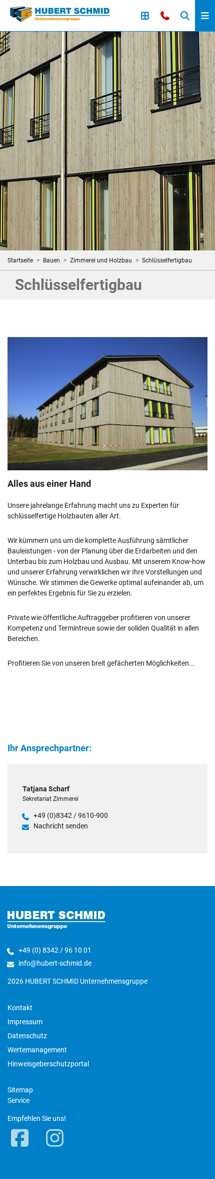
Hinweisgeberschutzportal (48, 1064)
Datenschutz (27, 1036)
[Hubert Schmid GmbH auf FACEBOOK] (20, 1139)
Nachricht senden (61, 826)
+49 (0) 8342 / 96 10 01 (55, 950)
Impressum (25, 1022)
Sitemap (20, 1090)
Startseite (20, 260)
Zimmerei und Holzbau (101, 260)
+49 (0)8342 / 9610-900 (71, 815)
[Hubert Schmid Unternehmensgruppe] (60, 14)
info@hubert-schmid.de (55, 963)
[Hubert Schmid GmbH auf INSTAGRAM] (55, 1139)
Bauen (51, 260)
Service (19, 1100)
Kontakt (20, 1008)
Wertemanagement (37, 1050)
